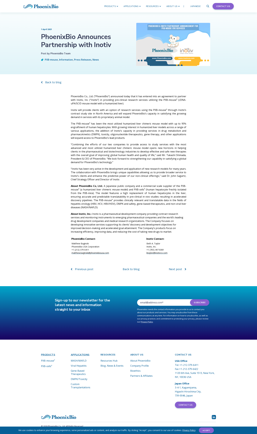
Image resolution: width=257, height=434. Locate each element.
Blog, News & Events (112, 365)
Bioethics (135, 370)
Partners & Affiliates (141, 375)
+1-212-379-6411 (189, 365)
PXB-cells (46, 366)
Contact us (223, 6)
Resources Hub (109, 360)
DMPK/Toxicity (79, 379)
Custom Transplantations (80, 385)
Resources (152, 6)
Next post (175, 269)
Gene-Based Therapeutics (78, 372)
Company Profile (139, 365)
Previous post (84, 269)
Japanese (195, 6)
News (96, 59)
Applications (130, 6)
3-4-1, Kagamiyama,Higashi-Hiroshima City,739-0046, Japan (188, 391)
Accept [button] (206, 430)
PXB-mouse (51, 59)
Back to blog (53, 82)
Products (110, 6)
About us (172, 6)
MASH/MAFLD (79, 360)
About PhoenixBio (140, 360)
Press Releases (82, 59)
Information (66, 59)
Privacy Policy (188, 430)
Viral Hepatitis (79, 365)
